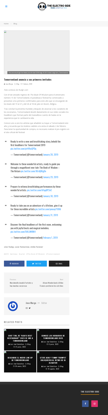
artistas (14, 254)
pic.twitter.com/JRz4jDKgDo (33, 171)
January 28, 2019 (50, 154)
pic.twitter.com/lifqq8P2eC (39, 190)
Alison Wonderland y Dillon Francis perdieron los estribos (51, 282)
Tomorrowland (53, 254)
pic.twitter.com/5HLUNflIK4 (23, 231)
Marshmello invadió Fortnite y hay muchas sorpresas (21, 282)
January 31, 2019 (50, 215)
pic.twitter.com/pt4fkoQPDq (23, 148)
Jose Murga (9, 84)
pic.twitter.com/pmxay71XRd (48, 209)
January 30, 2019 (50, 196)
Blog (17, 84)
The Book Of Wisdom (36, 254)
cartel (22, 254)
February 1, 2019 (50, 237)
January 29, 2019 (50, 177)
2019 (7, 254)
